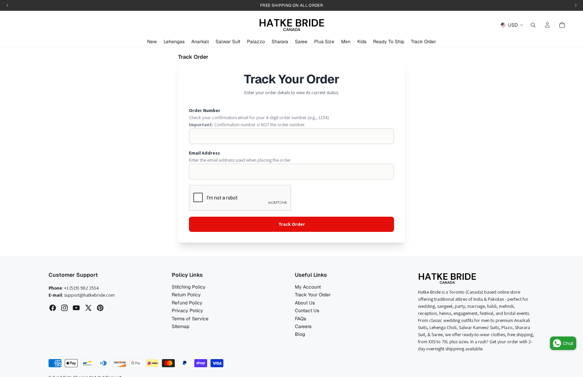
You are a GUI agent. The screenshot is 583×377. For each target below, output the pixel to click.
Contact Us (307, 310)
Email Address (204, 153)
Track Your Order (313, 295)
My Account (308, 287)
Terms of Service (190, 319)
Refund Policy (187, 303)
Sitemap (180, 326)
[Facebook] (53, 308)
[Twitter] (88, 308)
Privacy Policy (187, 310)
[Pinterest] (100, 308)
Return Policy (186, 295)
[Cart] (562, 25)
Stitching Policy (188, 287)
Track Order (291, 224)
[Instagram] (64, 308)
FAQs (300, 319)
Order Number (204, 110)
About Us (305, 303)
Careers (303, 326)
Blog (300, 334)
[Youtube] (76, 308)
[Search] (533, 25)
